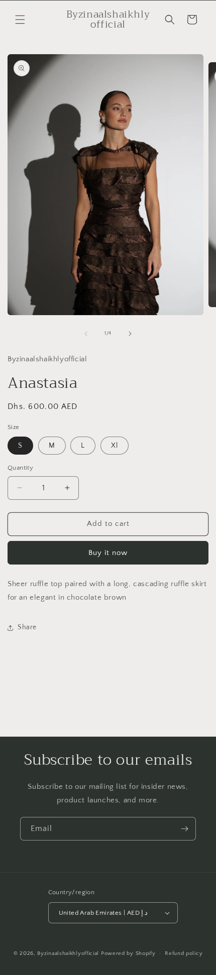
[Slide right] (130, 334)
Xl (114, 446)
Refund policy (183, 953)
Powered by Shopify (128, 953)
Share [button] (27, 627)
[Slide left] (86, 334)
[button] (20, 20)
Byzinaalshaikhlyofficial (69, 953)
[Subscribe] (184, 829)
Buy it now (108, 552)
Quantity (20, 467)
